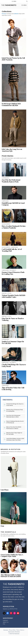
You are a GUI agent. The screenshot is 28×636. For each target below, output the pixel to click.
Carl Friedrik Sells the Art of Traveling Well (12, 250)
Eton (2, 526)
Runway (4, 13)
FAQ (4, 624)
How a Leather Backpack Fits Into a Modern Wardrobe (13, 227)
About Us (5, 622)
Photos (4, 293)
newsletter (13, 608)
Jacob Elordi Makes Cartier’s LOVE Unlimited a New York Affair (15, 439)
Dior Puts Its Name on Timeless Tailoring (13, 319)
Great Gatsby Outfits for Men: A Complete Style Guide (12, 555)
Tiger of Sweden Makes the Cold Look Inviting (13, 388)
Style (9, 293)
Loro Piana (4, 490)
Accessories (6, 224)
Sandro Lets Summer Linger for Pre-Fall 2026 (13, 342)
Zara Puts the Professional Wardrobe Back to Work (11, 181)
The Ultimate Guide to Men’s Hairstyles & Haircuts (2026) (11, 575)
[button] (27, 1)
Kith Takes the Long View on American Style (12, 150)
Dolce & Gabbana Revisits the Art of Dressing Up (15, 422)
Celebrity (13, 270)
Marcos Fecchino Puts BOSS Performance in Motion (13, 427)
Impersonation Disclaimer (14, 631)
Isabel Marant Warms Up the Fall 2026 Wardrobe (13, 59)
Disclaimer (6, 630)
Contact (5, 620)
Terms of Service (20, 630)
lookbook (16, 13)
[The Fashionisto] (9, 5)
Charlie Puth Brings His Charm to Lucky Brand (14, 365)
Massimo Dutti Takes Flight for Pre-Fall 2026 (14, 433)
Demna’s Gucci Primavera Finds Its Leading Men (13, 273)
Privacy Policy (12, 630)
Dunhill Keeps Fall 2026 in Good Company (13, 204)
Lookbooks (5, 178)
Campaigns (5, 201)
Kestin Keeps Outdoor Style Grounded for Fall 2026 (11, 104)
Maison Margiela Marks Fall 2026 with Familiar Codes (13, 296)
